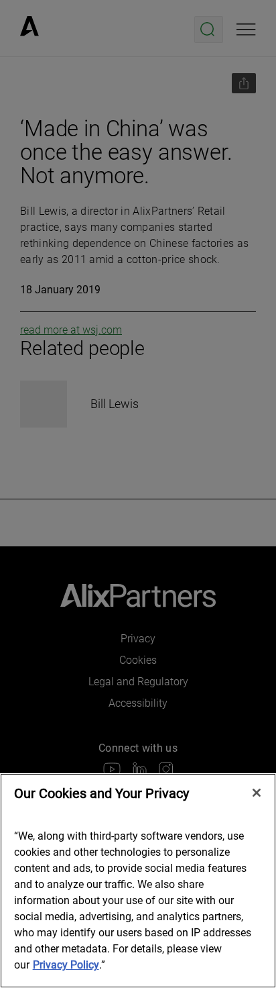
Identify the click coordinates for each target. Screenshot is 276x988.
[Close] (256, 792)
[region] (138, 880)
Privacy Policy (66, 964)
